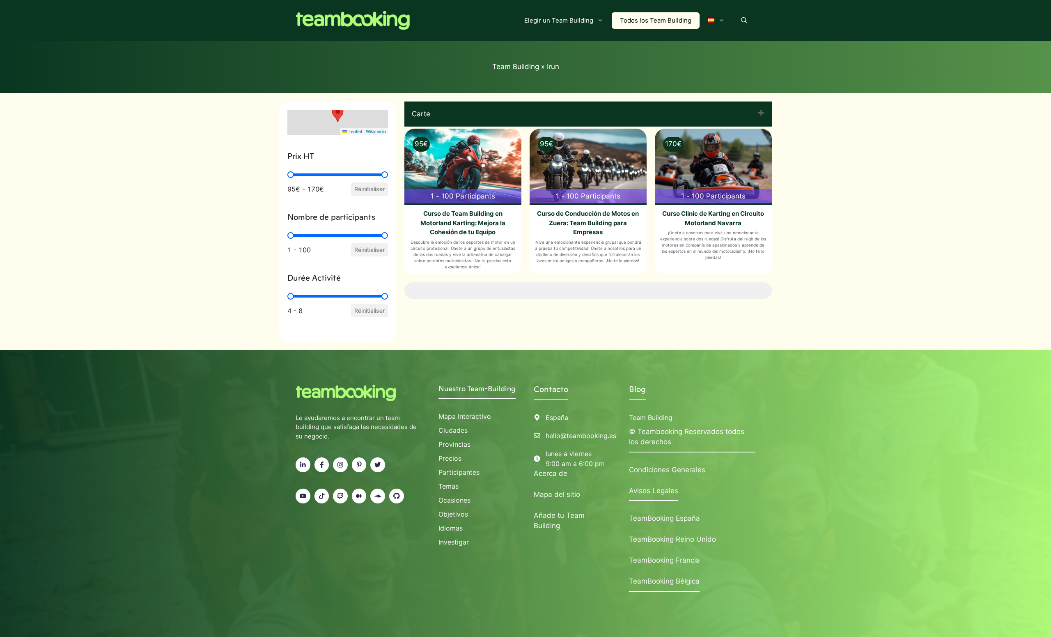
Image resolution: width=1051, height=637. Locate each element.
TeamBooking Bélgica (664, 581)
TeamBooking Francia (664, 560)
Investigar (453, 542)
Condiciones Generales (667, 470)
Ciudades (453, 430)
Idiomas (450, 528)
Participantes (459, 472)
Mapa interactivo (464, 416)
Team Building (515, 66)
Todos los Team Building (655, 20)
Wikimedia (376, 131)
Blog (637, 389)
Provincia (452, 444)
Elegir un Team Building (558, 20)
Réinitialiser (369, 188)
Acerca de (550, 473)
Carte (421, 114)
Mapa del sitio (557, 494)
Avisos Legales (653, 491)
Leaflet (354, 131)
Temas (448, 486)
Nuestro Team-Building (477, 388)
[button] (744, 20)
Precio (448, 458)
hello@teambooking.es (581, 436)
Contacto (551, 389)
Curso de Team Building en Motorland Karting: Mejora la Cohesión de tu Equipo (462, 223)
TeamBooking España (664, 518)
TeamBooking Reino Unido (672, 539)
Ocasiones (454, 500)
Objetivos (453, 514)
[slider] (290, 174)
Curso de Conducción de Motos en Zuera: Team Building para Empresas (588, 223)
